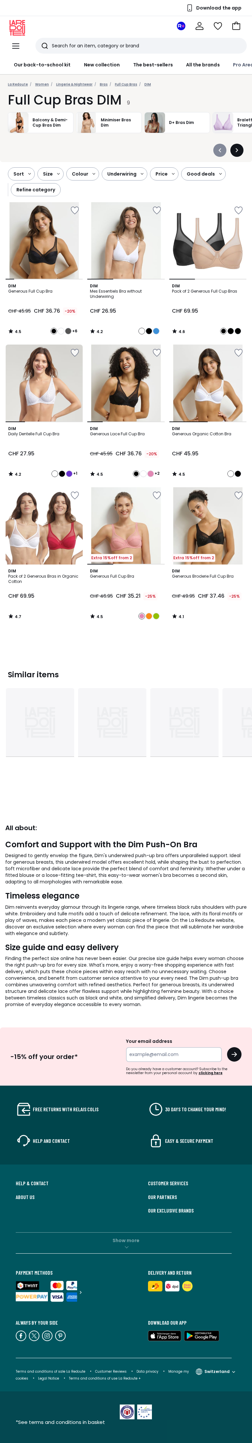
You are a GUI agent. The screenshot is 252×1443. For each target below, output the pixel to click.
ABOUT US (25, 1197)
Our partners (162, 1197)
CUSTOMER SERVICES (168, 1183)
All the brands (203, 64)
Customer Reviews (111, 1371)
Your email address (149, 1041)
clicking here (210, 1072)
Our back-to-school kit (42, 64)
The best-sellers (153, 64)
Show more (126, 1240)
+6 (74, 331)
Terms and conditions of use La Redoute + (105, 1378)
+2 (157, 473)
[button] (236, 26)
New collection (102, 64)
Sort (18, 174)
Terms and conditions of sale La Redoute (51, 1371)
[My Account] (199, 26)
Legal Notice (48, 1378)
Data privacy (147, 1371)
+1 (75, 473)
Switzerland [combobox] (217, 1371)
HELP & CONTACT (32, 1183)
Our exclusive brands (171, 1211)
